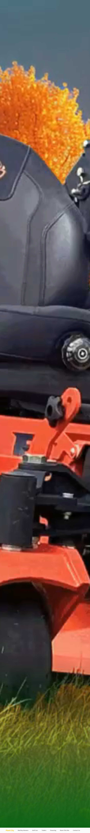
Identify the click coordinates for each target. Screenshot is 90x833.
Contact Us (76, 830)
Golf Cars (35, 830)
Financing (53, 830)
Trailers (44, 830)
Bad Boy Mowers (23, 830)
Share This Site (64, 830)
